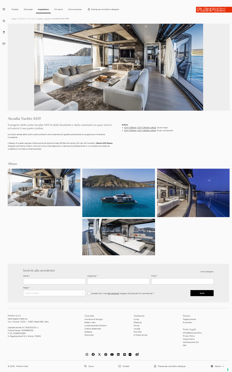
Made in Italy (89, 322)
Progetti (40, 19)
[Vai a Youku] (130, 354)
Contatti (125, 366)
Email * (154, 276)
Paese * (26, 287)
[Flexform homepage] (214, 10)
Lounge (137, 328)
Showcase (28, 9)
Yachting (47, 19)
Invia (202, 293)
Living (136, 319)
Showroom (89, 335)
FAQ (184, 345)
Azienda (89, 316)
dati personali (113, 293)
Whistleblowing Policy (192, 333)
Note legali (189, 329)
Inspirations (43, 9)
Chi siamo (58, 9)
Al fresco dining (140, 335)
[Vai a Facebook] (93, 354)
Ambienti (139, 316)
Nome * (26, 276)
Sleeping (137, 322)
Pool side (137, 332)
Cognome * (92, 276)
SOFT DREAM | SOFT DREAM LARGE (140, 127)
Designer (88, 332)
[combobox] (54, 293)
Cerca (91, 366)
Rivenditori (187, 322)
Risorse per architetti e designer (105, 9)
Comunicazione (75, 9)
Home (14, 19)
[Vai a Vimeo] (124, 354)
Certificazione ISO (191, 342)
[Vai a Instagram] (86, 354)
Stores (186, 316)
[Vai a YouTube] (111, 354)
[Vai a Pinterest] (105, 354)
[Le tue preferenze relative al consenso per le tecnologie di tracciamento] (227, 369)
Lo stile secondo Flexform (95, 325)
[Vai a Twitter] (99, 354)
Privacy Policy (189, 336)
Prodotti (15, 9)
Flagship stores (189, 319)
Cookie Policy (189, 339)
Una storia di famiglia (93, 319)
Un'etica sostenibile (92, 328)
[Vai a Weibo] (137, 354)
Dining (136, 325)
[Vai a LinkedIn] (118, 354)
